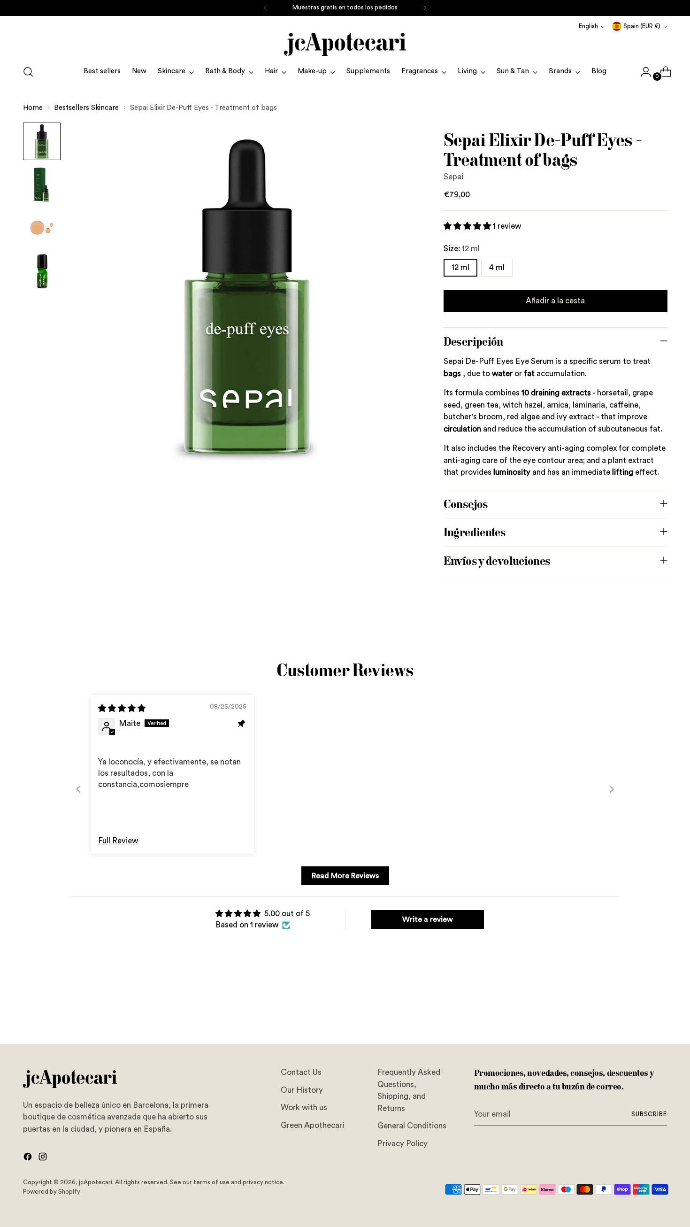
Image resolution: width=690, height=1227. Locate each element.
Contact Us (301, 1072)
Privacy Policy (402, 1144)
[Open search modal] (28, 71)
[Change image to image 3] (42, 228)
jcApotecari (95, 1182)
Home (33, 107)
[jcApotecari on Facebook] (28, 1158)
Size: (462, 249)
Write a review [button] (427, 919)
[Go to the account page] (642, 71)
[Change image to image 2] (42, 184)
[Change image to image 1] (42, 141)
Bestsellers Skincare (86, 107)
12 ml (460, 267)
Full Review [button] (118, 841)
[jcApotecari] (345, 44)
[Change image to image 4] (42, 271)
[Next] (424, 8)
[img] (122, 708)
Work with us (304, 1107)
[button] (468, 226)
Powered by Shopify (51, 1191)
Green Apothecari (312, 1125)
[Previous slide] (78, 789)
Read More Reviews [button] (345, 876)
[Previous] (265, 8)
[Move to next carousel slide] (659, 1011)
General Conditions (411, 1126)
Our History (302, 1090)
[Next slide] (611, 789)
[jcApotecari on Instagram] (43, 1158)
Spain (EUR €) (641, 26)
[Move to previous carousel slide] (638, 1012)
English (588, 26)
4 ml (497, 267)
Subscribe (649, 1114)
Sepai (453, 177)
